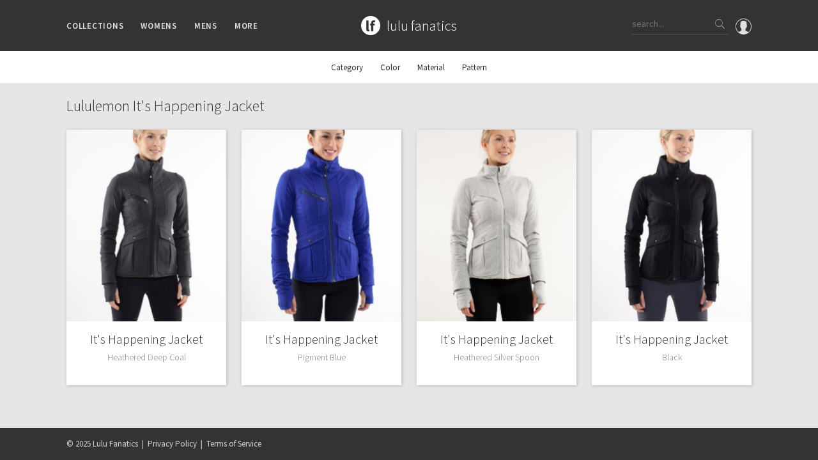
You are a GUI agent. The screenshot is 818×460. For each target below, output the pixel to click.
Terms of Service (233, 443)
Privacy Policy (172, 443)
